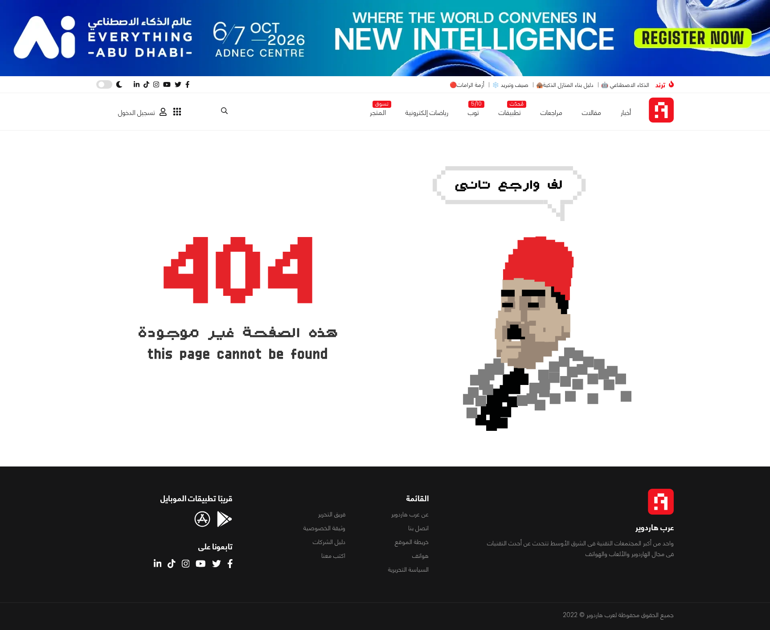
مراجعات (551, 112)
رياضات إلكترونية (426, 112)
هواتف (420, 555)
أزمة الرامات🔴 (467, 85)
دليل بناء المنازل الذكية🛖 (565, 85)
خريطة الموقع (412, 541)
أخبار (626, 112)
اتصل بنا (418, 528)
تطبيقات (510, 110)
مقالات (591, 112)
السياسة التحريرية (408, 569)
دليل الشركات (329, 541)
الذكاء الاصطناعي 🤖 (625, 85)
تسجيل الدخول (136, 112)
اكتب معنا (333, 555)
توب (473, 110)
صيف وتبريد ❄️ (510, 85)
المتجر (378, 110)
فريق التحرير (331, 514)
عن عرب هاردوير (410, 514)
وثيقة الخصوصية (324, 528)
